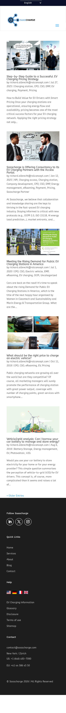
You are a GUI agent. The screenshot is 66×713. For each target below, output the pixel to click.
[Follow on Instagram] (27, 521)
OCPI (36, 275)
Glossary (11, 608)
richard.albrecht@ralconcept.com (29, 82)
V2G (28, 453)
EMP (48, 86)
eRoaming (29, 187)
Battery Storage (23, 449)
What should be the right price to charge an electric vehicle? (33, 357)
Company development (20, 184)
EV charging (26, 275)
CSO (42, 86)
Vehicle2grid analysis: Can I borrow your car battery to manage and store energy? (33, 440)
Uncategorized (49, 275)
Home (10, 547)
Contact (11, 571)
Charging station (23, 86)
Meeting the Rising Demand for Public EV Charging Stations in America (33, 263)
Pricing (33, 90)
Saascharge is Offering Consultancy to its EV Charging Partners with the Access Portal (33, 170)
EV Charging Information (20, 602)
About (10, 559)
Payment (23, 90)
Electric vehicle (34, 271)
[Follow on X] (19, 521)
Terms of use (14, 620)
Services (11, 553)
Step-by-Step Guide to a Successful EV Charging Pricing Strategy (32, 78)
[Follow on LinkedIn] (10, 521)
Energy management (45, 449)
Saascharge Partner (18, 192)
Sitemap (11, 626)
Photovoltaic (17, 453)
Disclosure (12, 614)
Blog (9, 565)
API (16, 180)
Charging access (28, 180)
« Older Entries (15, 495)
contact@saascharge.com (21, 647)
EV (39, 365)
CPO (36, 86)
